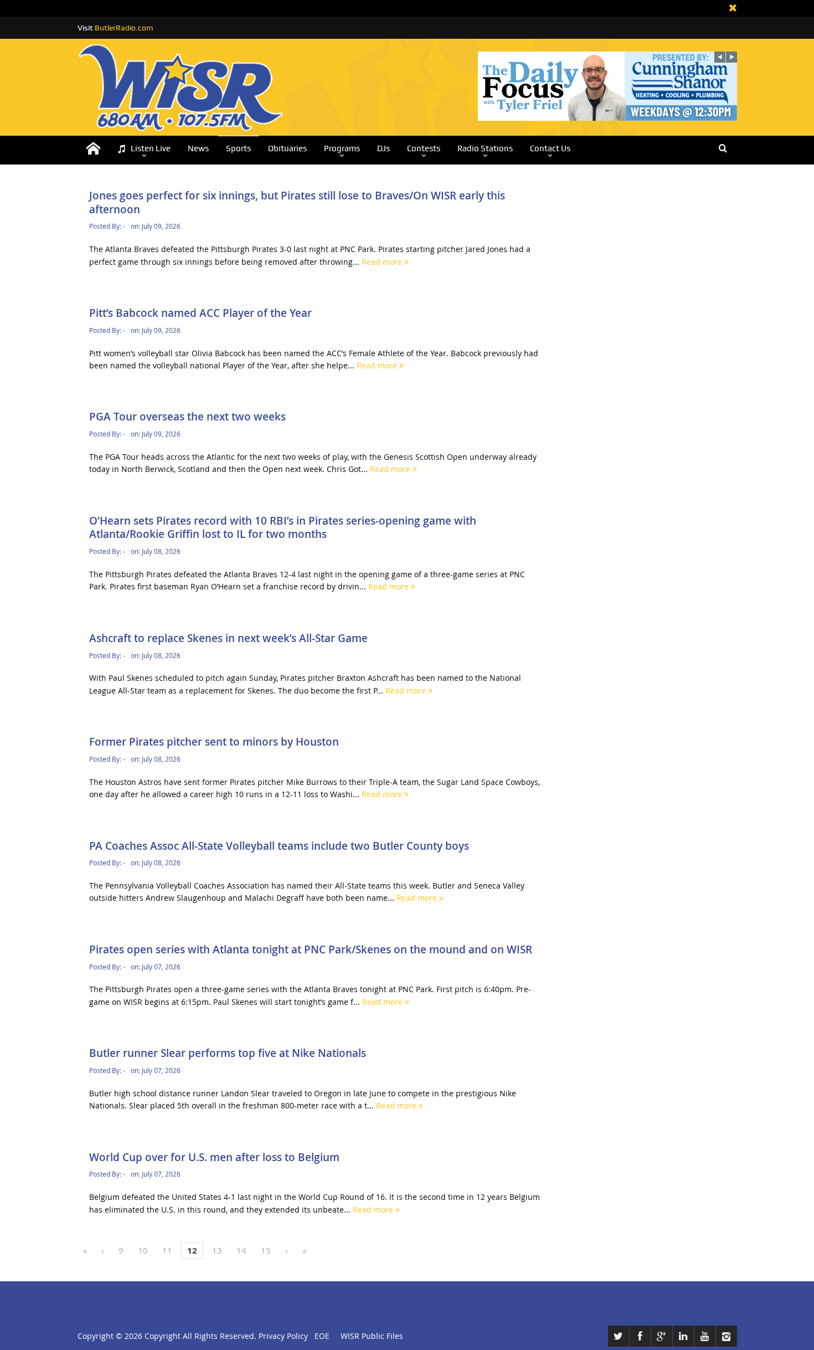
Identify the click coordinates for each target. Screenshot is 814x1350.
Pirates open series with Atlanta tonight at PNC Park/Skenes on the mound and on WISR (310, 949)
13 (217, 1250)
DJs (383, 148)
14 (241, 1250)
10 (143, 1250)
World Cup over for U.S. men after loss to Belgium (214, 1157)
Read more (383, 261)
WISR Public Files (372, 1336)
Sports (238, 148)
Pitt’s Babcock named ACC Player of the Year (200, 313)
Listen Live (151, 148)
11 (167, 1250)
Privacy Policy (283, 1336)
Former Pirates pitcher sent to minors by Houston (214, 742)
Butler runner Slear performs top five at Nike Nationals (227, 1053)
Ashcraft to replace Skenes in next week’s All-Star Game (228, 638)
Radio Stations (485, 148)
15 (266, 1250)
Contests (423, 148)
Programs (342, 148)
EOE (319, 1336)
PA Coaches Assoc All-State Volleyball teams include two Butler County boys (279, 846)
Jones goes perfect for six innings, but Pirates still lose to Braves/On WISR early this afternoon (297, 202)
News (198, 148)
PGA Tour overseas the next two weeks (187, 416)
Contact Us (550, 148)
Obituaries (287, 148)
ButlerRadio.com (124, 27)
